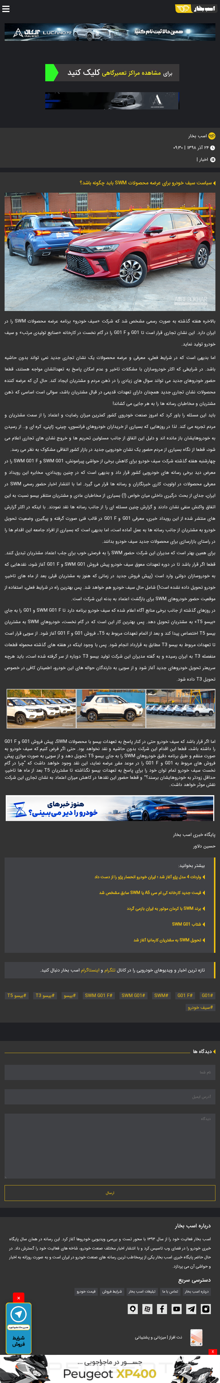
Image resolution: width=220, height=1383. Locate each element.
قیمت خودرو (86, 1292)
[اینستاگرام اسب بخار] (206, 1309)
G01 (206, 995)
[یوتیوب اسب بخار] (177, 1309)
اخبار (203, 159)
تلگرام (110, 970)
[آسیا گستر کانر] (112, 101)
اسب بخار (198, 136)
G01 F (184, 995)
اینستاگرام (90, 970)
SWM (159, 995)
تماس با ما (170, 1292)
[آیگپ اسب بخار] (133, 1309)
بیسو (68, 995)
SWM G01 (132, 995)
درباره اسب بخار (197, 1292)
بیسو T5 (15, 995)
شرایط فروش (112, 1292)
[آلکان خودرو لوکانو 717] (110, 31)
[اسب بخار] (196, 8)
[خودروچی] (112, 72)
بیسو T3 (44, 995)
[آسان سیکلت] (110, 1369)
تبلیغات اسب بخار (142, 1292)
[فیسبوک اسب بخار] (162, 1309)
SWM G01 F (97, 995)
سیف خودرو (199, 1007)
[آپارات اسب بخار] (147, 1309)
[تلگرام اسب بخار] (110, 808)
